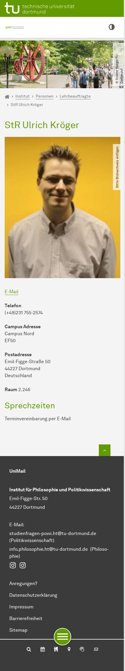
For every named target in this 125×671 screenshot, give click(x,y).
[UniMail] (96, 649)
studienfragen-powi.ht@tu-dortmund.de (52, 533)
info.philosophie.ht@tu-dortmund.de (48, 549)
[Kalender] (42, 649)
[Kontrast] (111, 27)
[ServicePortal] (82, 649)
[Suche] (29, 649)
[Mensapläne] (56, 649)
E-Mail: (16, 524)
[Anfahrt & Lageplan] (69, 649)
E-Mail (11, 291)
